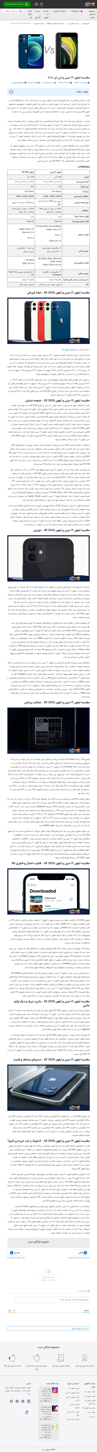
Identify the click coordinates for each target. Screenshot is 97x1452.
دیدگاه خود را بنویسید (18, 83)
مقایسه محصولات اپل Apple (55, 24)
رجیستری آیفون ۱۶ (69, 349)
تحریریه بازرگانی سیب (47, 83)
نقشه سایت (91, 1412)
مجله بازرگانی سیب (72, 24)
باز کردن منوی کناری (80, 1328)
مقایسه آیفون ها (38, 24)
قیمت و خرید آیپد (73, 1419)
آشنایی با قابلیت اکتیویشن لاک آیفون (79, 1258)
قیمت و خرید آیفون (74, 1406)
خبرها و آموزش (59, 11)
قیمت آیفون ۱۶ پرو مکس (72, 1398)
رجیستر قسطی (37, 14)
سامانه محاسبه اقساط (15, 4)
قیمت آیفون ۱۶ (74, 1388)
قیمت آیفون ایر (89, 1396)
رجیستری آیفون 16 (88, 1408)
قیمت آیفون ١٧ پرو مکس (89, 1402)
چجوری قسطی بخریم (92, 14)
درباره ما (92, 1417)
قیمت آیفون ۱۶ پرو (72, 1393)
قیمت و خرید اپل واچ (73, 1413)
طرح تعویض (30, 14)
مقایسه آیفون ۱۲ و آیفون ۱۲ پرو (16, 1258)
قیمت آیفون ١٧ (89, 1392)
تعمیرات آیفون (45, 14)
